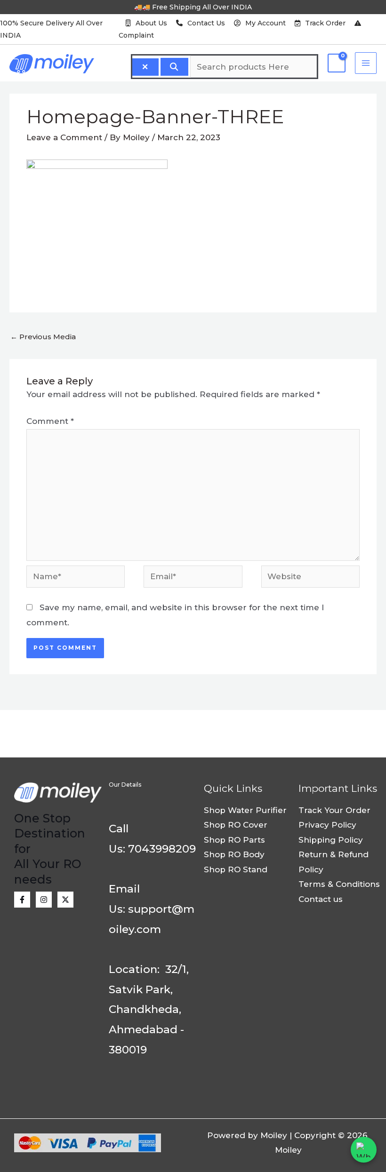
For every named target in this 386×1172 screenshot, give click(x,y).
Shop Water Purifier (245, 810)
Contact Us (206, 23)
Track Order (325, 23)
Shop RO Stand (235, 869)
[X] (65, 900)
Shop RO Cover (235, 824)
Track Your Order (334, 810)
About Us (151, 23)
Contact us (320, 899)
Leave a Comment (64, 137)
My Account (265, 23)
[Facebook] (22, 900)
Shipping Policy (330, 840)
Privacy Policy (327, 824)
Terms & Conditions (339, 884)
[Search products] (174, 67)
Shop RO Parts (234, 840)
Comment (50, 421)
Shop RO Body (234, 854)
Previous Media (43, 336)
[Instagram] (44, 900)
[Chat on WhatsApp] (364, 1150)
